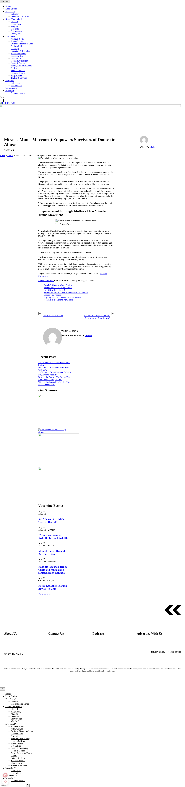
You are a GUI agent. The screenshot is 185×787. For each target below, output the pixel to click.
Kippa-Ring (16, 24)
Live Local (10, 36)
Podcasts (98, 633)
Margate (14, 26)
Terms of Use (174, 652)
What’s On (10, 11)
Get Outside (16, 58)
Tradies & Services (19, 78)
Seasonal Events (18, 73)
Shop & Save (16, 75)
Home (8, 6)
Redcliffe (15, 29)
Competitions (11, 88)
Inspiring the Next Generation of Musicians (62, 297)
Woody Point (16, 34)
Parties (14, 68)
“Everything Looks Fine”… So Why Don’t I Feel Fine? (54, 383)
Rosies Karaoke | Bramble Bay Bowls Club (52, 587)
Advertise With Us (149, 633)
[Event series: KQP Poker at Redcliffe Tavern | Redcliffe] (48, 514)
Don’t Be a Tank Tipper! (54, 290)
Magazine (9, 80)
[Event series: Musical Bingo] (56, 546)
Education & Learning (20, 51)
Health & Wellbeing (19, 61)
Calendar (15, 14)
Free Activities (17, 56)
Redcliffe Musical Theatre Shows (58, 287)
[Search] (28, 785)
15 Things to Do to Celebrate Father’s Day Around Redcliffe (54, 373)
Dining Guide (17, 46)
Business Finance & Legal (22, 44)
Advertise (9, 90)
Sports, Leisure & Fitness (21, 66)
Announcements (18, 93)
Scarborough (16, 31)
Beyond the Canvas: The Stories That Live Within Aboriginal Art (54, 378)
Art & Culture (17, 41)
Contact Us (56, 633)
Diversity (15, 48)
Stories (10, 155)
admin (152, 147)
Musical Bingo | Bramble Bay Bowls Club (52, 552)
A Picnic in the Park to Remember (58, 300)
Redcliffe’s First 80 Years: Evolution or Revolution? (66, 292)
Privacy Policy (158, 652)
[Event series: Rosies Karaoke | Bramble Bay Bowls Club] (56, 580)
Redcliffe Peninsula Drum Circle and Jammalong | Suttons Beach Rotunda (52, 569)
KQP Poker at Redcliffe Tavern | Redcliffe (51, 520)
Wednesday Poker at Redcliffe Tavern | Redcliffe (53, 536)
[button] (2, 98)
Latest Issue (16, 83)
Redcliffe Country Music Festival (58, 285)
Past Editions (16, 85)
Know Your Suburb (13, 19)
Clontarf (14, 21)
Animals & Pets (17, 39)
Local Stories (11, 9)
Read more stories (46, 280)
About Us (10, 633)
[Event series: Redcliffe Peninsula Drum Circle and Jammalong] (57, 561)
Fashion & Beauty (18, 53)
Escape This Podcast (52, 295)
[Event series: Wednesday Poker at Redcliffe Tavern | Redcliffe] (56, 530)
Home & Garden (18, 63)
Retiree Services (18, 70)
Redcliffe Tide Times (20, 16)
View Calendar (44, 594)
